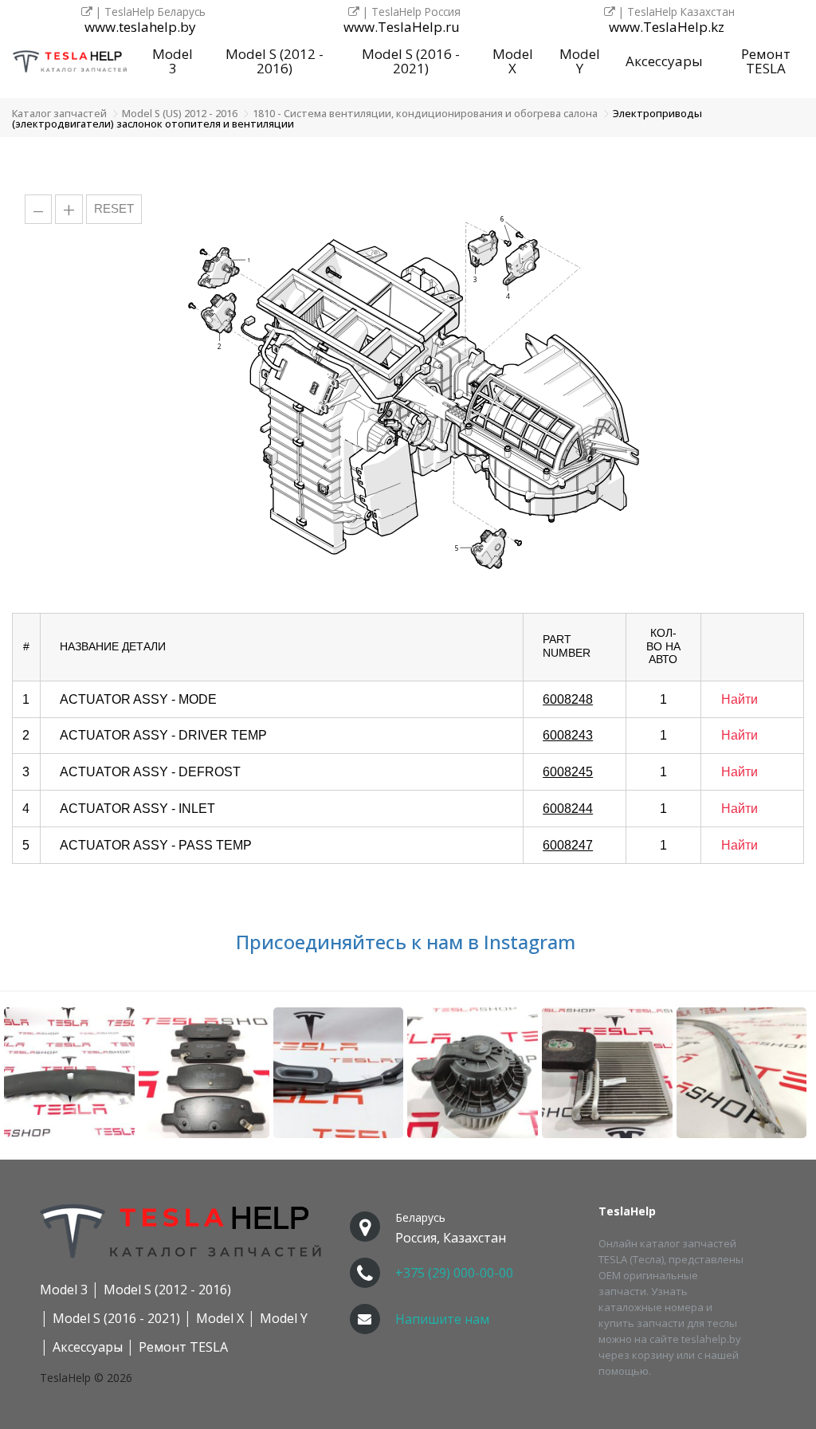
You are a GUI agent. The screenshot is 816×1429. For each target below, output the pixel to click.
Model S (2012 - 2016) (275, 61)
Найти (739, 699)
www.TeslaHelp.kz (666, 27)
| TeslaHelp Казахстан (675, 11)
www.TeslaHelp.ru (401, 27)
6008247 (568, 845)
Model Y (579, 61)
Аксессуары (664, 61)
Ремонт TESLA (765, 61)
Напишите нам (442, 1319)
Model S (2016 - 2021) (411, 61)
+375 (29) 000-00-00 (454, 1273)
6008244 (568, 808)
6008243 (568, 735)
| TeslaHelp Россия (410, 11)
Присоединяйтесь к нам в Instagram (408, 941)
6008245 (568, 772)
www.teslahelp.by (140, 27)
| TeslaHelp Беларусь (149, 11)
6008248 (568, 699)
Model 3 (172, 61)
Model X (512, 61)
